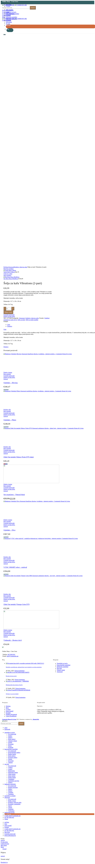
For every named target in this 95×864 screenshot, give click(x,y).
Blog (7, 708)
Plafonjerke (11, 771)
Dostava (9, 326)
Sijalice (10, 782)
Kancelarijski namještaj (63, 665)
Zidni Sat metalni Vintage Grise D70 (17, 604)
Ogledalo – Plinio (10, 420)
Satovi (10, 806)
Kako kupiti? (9, 711)
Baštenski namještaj (62, 666)
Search (33, 7)
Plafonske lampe (13, 772)
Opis (8, 324)
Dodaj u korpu (8, 312)
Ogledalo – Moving (11, 383)
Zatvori (6, 379)
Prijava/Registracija (10, 835)
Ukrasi (10, 807)
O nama (8, 709)
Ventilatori (11, 779)
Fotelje (10, 742)
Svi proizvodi (12, 734)
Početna (6, 267)
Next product (7, 275)
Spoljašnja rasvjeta (13, 781)
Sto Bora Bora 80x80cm (11, 278)
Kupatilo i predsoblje (14, 804)
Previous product (8, 268)
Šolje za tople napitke (32, 320)
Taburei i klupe (12, 741)
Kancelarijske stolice (14, 752)
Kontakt (8, 713)
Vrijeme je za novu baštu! (12, 694)
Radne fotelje (12, 754)
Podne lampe (12, 777)
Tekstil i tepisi (61, 670)
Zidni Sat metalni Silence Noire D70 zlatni (19, 457)
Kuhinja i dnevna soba (20, 267)
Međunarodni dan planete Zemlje (14, 685)
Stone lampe (11, 776)
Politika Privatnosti (11, 714)
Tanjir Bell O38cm (9, 272)
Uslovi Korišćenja (11, 716)
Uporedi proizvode (9, 315)
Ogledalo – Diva (9, 530)
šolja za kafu (21, 320)
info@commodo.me (12, 656)
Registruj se (4, 862)
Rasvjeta (59, 668)
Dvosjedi (10, 744)
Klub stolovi (11, 739)
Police (10, 746)
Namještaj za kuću (62, 663)
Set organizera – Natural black (14, 495)
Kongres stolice (12, 757)
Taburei (10, 762)
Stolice (10, 736)
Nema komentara (19, 670)
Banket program (13, 787)
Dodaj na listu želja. (9, 316)
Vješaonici (11, 811)
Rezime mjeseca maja (11, 676)
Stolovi (10, 737)
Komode (10, 747)
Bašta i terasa (12, 801)
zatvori (3, 840)
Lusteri (10, 769)
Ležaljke (10, 792)
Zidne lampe (11, 774)
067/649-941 (11, 654)
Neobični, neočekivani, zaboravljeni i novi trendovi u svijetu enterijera (24, 667)
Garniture (11, 794)
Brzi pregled (7, 374)
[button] (8, 372)
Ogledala (10, 809)
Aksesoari (11, 267)
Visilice (10, 767)
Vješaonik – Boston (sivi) (13, 640)
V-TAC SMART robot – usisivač (15, 567)
